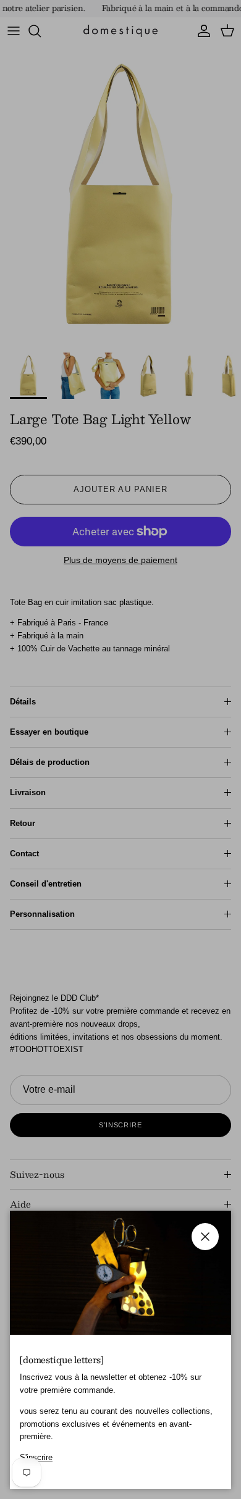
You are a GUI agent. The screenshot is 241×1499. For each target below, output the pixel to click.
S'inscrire (36, 1457)
